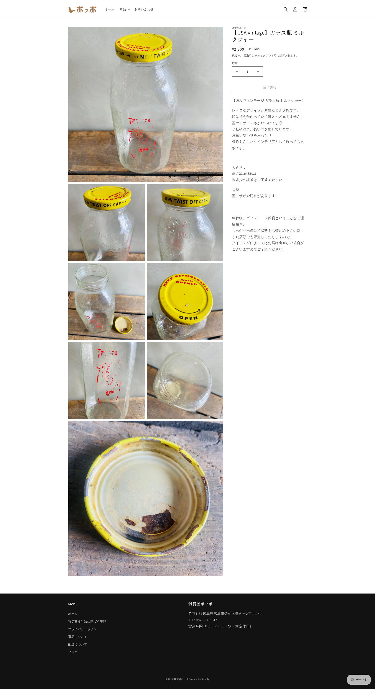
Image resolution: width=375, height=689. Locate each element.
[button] (124, 9)
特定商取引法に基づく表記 (87, 621)
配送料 (248, 55)
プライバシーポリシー (84, 629)
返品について (77, 637)
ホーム (73, 614)
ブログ (73, 652)
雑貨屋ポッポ (181, 679)
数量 (235, 63)
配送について (77, 644)
